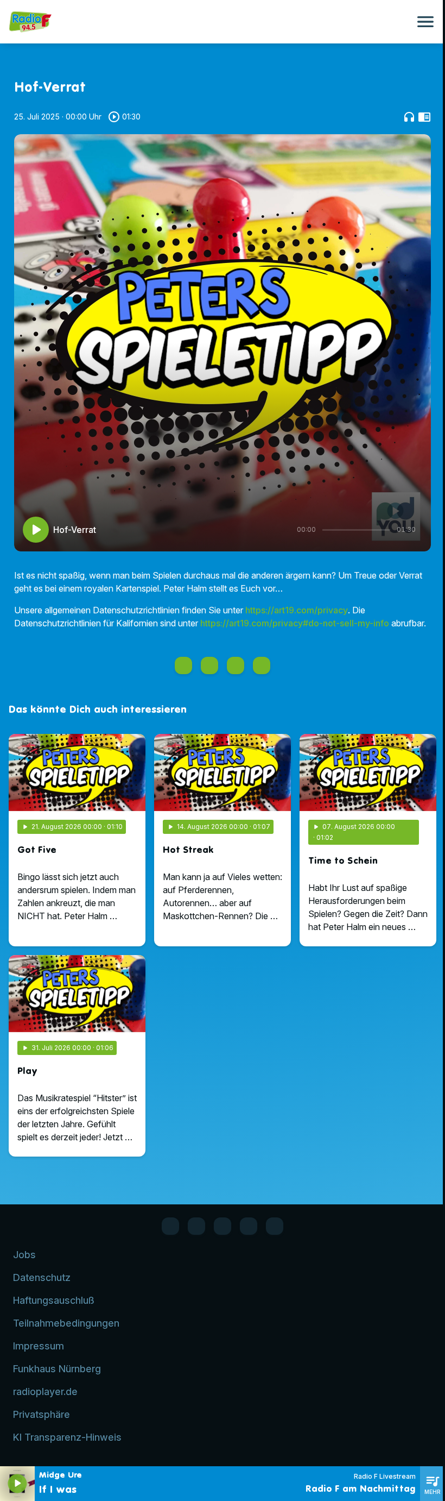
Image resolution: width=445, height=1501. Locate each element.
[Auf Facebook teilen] (183, 665)
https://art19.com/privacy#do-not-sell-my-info (294, 623)
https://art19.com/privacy (296, 610)
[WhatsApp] (196, 1226)
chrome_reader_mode (424, 116)
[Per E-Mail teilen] (261, 665)
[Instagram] (222, 1226)
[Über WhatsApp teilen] (235, 665)
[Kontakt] (274, 1226)
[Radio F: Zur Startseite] (209, 22)
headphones (409, 116)
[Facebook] (170, 1226)
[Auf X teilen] (209, 665)
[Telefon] (248, 1226)
